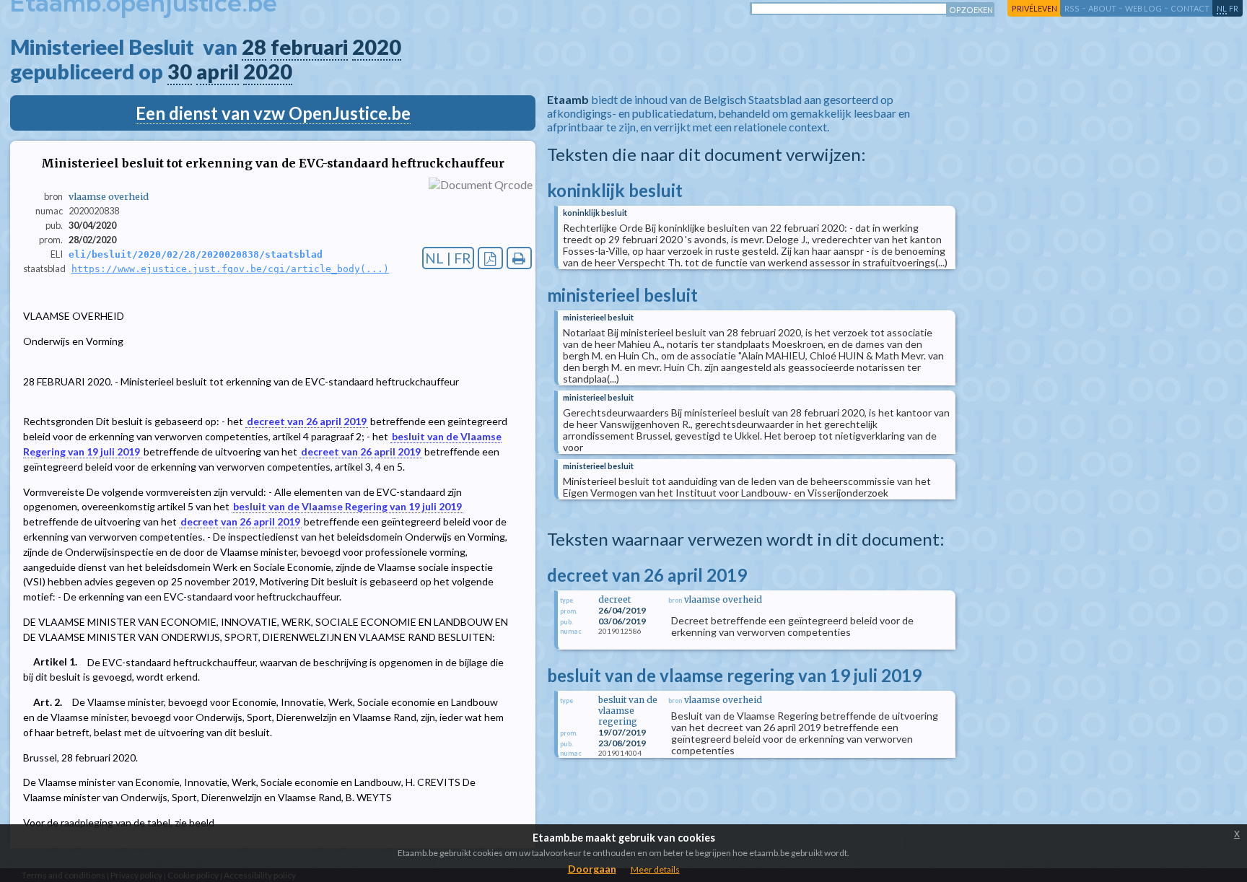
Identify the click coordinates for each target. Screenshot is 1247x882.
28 (254, 47)
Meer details (655, 869)
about (1102, 8)
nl (1222, 8)
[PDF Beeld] (490, 258)
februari (309, 47)
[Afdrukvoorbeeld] (519, 258)
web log (1143, 8)
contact (1190, 8)
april (217, 71)
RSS (1072, 8)
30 (179, 71)
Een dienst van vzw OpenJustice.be (273, 112)
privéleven (1034, 8)
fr (1233, 8)
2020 (376, 47)
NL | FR (448, 258)
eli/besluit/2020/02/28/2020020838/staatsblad (196, 254)
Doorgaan (592, 869)
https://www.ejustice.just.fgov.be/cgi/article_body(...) (230, 268)
